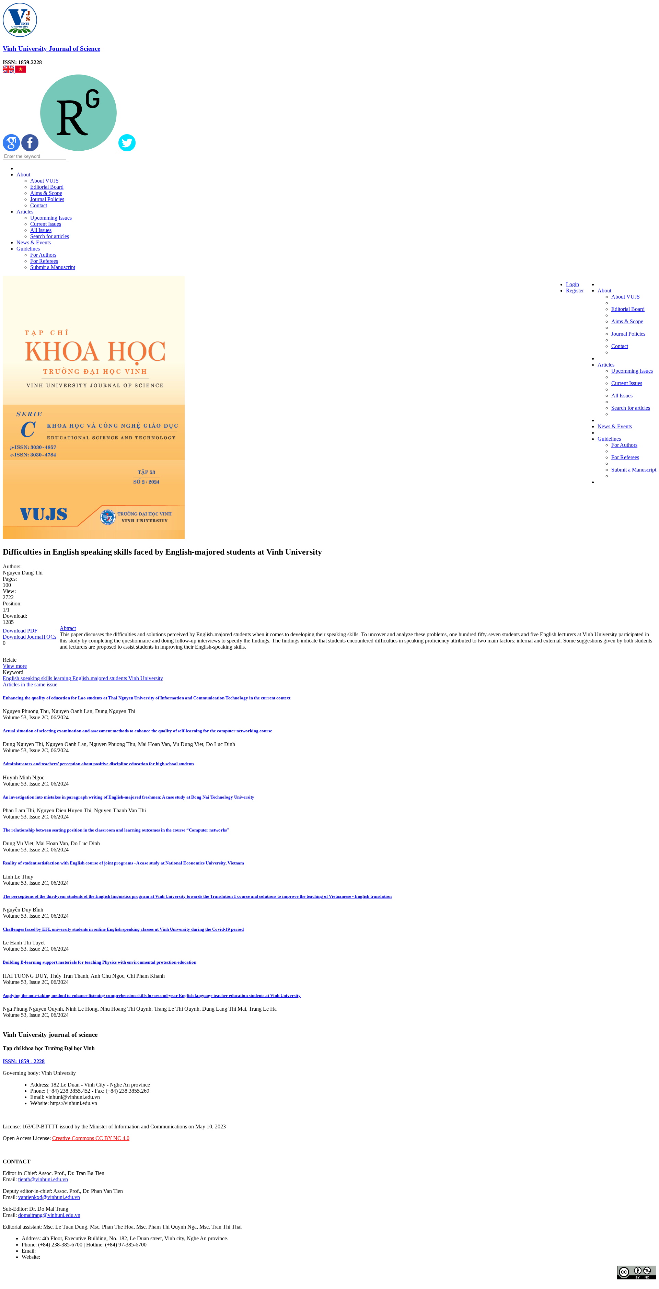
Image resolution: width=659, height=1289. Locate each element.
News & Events (33, 242)
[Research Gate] (79, 149)
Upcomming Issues (51, 218)
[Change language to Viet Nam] (20, 71)
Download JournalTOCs (29, 637)
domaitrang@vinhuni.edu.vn (49, 1215)
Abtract (68, 628)
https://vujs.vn (57, 1257)
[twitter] (127, 149)
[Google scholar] (12, 149)
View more (15, 666)
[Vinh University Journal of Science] (20, 35)
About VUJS (44, 181)
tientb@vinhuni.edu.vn (43, 1179)
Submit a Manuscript (52, 267)
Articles (24, 211)
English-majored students (99, 678)
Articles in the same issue (30, 684)
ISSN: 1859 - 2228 (24, 1061)
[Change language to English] (9, 71)
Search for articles (49, 236)
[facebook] (30, 149)
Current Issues (45, 224)
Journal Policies (47, 199)
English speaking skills (27, 678)
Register (575, 290)
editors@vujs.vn (54, 1251)
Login (572, 284)
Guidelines (28, 249)
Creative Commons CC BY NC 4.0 (90, 1138)
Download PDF (20, 631)
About (23, 174)
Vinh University (145, 678)
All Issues (40, 230)
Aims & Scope (46, 193)
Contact (38, 205)
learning (61, 678)
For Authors (43, 255)
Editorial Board (46, 187)
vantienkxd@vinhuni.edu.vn (49, 1197)
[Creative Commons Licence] (636, 1277)
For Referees (44, 261)
